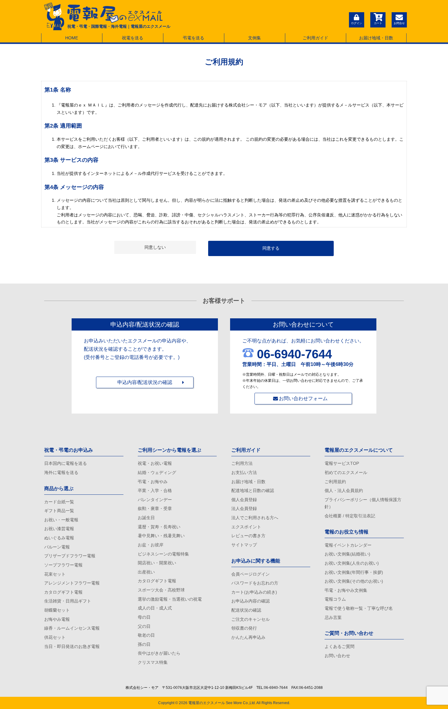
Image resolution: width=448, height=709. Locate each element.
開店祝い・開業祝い (157, 562)
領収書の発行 (244, 628)
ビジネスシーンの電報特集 (163, 554)
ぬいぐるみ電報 (59, 537)
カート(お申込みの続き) (254, 592)
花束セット (55, 574)
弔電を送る (193, 37)
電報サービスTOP (342, 463)
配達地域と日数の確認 (252, 490)
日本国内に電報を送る (65, 463)
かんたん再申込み (248, 637)
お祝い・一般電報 (61, 519)
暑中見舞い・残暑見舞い (161, 535)
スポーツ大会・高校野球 (161, 590)
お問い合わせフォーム (303, 398)
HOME (71, 37)
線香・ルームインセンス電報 (72, 628)
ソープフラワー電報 (63, 564)
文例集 (254, 37)
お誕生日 (146, 517)
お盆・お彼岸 (150, 544)
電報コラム (335, 599)
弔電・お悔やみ (153, 481)
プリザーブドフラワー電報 (69, 555)
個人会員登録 (244, 499)
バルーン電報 (57, 546)
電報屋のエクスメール (206, 703)
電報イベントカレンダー (348, 545)
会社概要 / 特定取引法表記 (350, 515)
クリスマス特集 (153, 662)
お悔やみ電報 (57, 619)
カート (378, 23)
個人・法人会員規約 (344, 490)
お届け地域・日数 (376, 37)
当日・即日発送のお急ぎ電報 (72, 646)
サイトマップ (244, 544)
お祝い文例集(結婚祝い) (347, 554)
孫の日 (144, 644)
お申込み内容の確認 (250, 601)
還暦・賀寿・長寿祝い (159, 526)
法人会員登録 (244, 508)
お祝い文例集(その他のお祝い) (354, 581)
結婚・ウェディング (157, 472)
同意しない (155, 247)
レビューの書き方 (248, 535)
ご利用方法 (242, 463)
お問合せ (399, 23)
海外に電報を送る (61, 472)
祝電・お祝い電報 (155, 463)
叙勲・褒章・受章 (155, 508)
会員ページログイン (250, 574)
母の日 (144, 617)
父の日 (144, 626)
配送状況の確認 (246, 610)
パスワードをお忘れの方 (254, 583)
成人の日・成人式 (155, 608)
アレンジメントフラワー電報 (72, 583)
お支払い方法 (244, 472)
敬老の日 (146, 635)
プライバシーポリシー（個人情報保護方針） (363, 503)
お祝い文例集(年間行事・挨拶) (354, 572)
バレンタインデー (155, 499)
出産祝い (146, 572)
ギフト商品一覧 (59, 510)
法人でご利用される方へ (254, 517)
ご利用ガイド (315, 37)
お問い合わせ (337, 655)
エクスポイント (246, 526)
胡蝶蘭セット (57, 610)
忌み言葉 (333, 617)
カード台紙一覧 (59, 501)
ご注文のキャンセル (250, 619)
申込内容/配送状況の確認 (144, 382)
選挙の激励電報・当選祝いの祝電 (170, 599)
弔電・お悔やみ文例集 (346, 590)
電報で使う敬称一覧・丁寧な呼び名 (359, 608)
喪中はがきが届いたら (159, 653)
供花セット (55, 637)
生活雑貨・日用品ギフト (67, 601)
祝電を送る (132, 37)
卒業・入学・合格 (155, 490)
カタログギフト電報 (63, 592)
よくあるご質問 (339, 646)
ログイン (356, 23)
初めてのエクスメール (346, 472)
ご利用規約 (335, 481)
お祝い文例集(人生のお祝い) (352, 563)
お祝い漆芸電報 (59, 528)
